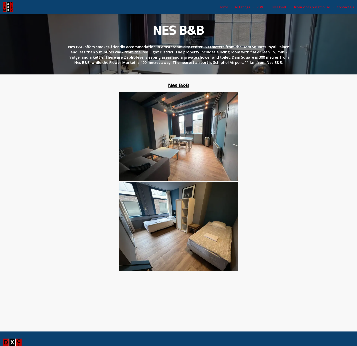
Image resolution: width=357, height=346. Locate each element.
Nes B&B (279, 7)
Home (223, 7)
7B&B (261, 7)
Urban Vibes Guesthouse (311, 7)
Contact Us (345, 7)
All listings (242, 7)
